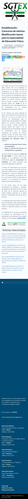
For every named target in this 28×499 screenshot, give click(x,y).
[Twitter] (6, 57)
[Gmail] (23, 57)
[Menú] (25, 11)
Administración (12, 46)
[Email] (17, 57)
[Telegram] (3, 60)
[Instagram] (15, 57)
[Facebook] (3, 57)
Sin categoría (11, 48)
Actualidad (5, 46)
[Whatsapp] (12, 57)
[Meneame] (20, 57)
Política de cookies (7, 488)
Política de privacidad (8, 490)
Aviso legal (5, 486)
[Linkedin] (9, 57)
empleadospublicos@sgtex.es (13, 417)
